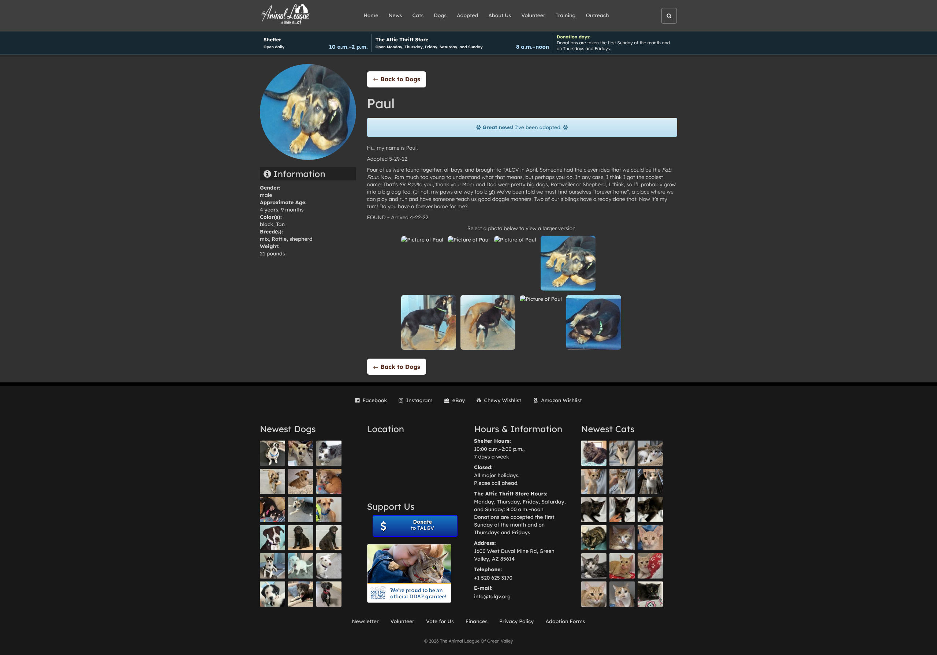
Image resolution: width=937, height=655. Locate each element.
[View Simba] (650, 566)
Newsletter (365, 621)
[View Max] (328, 453)
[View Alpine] (300, 594)
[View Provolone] (593, 594)
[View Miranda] (272, 509)
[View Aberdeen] (593, 509)
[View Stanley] (272, 537)
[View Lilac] (328, 537)
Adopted (467, 15)
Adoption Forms (565, 621)
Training (566, 15)
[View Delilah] (593, 537)
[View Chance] (272, 453)
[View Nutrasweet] (650, 594)
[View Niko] (328, 509)
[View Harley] (650, 481)
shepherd (301, 239)
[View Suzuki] (650, 453)
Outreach (597, 15)
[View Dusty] (300, 509)
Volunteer (533, 15)
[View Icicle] (272, 594)
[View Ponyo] (328, 481)
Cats (418, 15)
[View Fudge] (593, 453)
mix (264, 239)
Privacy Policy (516, 621)
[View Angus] (622, 509)
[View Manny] (328, 566)
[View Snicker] (622, 537)
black (266, 224)
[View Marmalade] (622, 594)
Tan (280, 224)
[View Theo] (272, 481)
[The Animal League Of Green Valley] (285, 14)
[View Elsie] (622, 566)
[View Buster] (300, 453)
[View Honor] (328, 594)
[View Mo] (300, 566)
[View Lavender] (300, 537)
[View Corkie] (300, 481)
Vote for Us (440, 621)
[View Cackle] (593, 566)
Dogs (440, 15)
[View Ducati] (622, 481)
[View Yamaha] (622, 453)
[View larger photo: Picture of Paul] (422, 239)
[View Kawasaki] (593, 481)
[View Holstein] (650, 509)
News (395, 15)
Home (370, 15)
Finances (477, 621)
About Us (499, 15)
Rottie (279, 239)
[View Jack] (272, 566)
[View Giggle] (650, 537)
